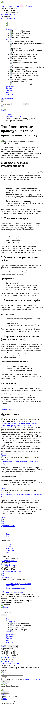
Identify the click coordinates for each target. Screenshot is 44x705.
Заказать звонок (7, 98)
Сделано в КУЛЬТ (8, 526)
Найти (26, 104)
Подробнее (5, 455)
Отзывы (9, 90)
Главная (9, 114)
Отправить (5, 681)
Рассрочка (10, 550)
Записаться (12, 646)
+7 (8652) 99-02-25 (8, 19)
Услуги (9, 39)
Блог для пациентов (14, 117)
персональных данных (32, 679)
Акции (8, 546)
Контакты (9, 94)
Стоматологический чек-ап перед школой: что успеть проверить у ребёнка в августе (19, 424)
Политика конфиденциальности (18, 584)
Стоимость (10, 86)
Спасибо (5, 692)
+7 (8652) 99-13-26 (8, 15)
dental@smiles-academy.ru (11, 571)
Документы (10, 586)
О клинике (10, 29)
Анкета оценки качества (15, 588)
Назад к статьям (7, 409)
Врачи (8, 534)
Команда (9, 88)
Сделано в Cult (10, 578)
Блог (7, 92)
